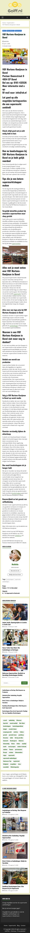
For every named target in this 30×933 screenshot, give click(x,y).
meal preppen (11, 746)
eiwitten (16, 732)
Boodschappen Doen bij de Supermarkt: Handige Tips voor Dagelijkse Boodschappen (14, 712)
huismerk (5, 741)
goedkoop (21, 735)
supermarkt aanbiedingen (9, 758)
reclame (11, 752)
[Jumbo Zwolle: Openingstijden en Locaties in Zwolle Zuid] (15, 612)
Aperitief (5, 723)
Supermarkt (18, 30)
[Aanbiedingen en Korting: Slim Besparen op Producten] (15, 800)
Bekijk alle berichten (15, 574)
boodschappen (16, 493)
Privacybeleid (21, 931)
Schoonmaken (18, 752)
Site (12, 931)
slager (4, 755)
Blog (5, 806)
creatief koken (12, 729)
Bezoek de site (15, 571)
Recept (5, 752)
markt (4, 746)
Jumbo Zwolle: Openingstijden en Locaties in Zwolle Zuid (14, 623)
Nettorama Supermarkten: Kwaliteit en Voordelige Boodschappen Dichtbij (13, 674)
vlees (19, 764)
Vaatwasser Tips (7, 761)
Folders (22, 732)
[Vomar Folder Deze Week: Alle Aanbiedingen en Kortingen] (15, 637)
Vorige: (9, 587)
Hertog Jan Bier (19, 738)
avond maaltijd (13, 723)
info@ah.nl (21, 92)
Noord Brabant (10, 30)
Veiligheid (5, 764)
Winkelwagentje (15, 767)
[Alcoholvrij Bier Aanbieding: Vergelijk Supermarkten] (15, 825)
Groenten (5, 738)
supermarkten (16, 243)
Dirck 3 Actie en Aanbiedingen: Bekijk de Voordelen (14, 862)
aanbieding (11, 720)
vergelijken (13, 764)
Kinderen (21, 741)
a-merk (5, 720)
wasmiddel (6, 767)
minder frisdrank (21, 746)
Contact (23, 925)
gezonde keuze (13, 735)
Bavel (4, 30)
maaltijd (24, 744)
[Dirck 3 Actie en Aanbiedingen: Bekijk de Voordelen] (15, 850)
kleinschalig (6, 744)
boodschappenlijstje (18, 726)
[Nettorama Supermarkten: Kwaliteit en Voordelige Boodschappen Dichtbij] (15, 662)
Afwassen (18, 720)
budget (5, 729)
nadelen (5, 749)
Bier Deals (22, 723)
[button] (2, 17)
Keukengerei (13, 741)
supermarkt (17, 294)
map (14, 931)
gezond (5, 735)
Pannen (11, 749)
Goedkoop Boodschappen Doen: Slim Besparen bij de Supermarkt (13, 887)
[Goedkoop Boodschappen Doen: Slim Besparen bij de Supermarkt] (15, 876)
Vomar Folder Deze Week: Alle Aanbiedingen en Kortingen (11, 649)
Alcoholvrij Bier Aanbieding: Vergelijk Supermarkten (13, 837)
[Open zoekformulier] (27, 17)
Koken (13, 744)
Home (6, 925)
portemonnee (18, 749)
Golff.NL (7, 931)
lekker (18, 744)
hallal (11, 738)
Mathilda (6, 41)
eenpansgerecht (7, 732)
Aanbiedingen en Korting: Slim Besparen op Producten (14, 811)
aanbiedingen (14, 326)
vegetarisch (16, 761)
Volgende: (11, 592)
